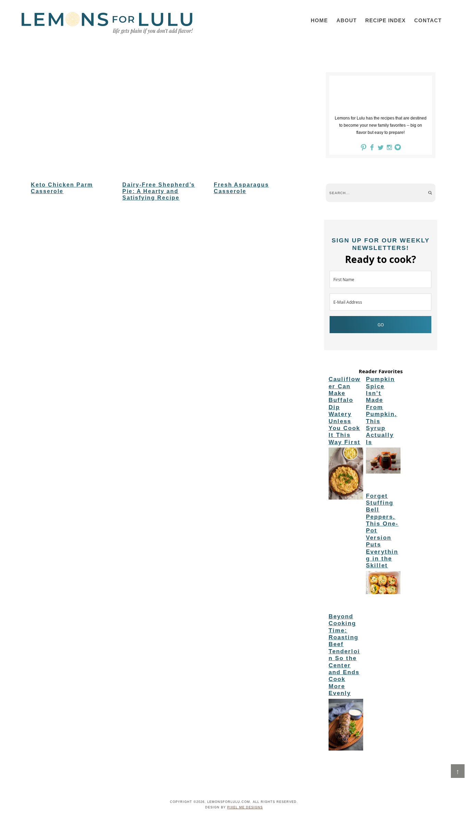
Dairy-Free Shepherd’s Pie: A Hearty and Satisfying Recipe (158, 191)
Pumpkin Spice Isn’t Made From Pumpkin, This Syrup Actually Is (381, 410)
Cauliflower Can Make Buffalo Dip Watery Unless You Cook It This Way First (344, 410)
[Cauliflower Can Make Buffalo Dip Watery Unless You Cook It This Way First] (346, 475)
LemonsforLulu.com (107, 23)
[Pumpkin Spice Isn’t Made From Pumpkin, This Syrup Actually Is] (383, 462)
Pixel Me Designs (245, 807)
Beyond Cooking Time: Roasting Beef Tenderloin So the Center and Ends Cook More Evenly (344, 654)
